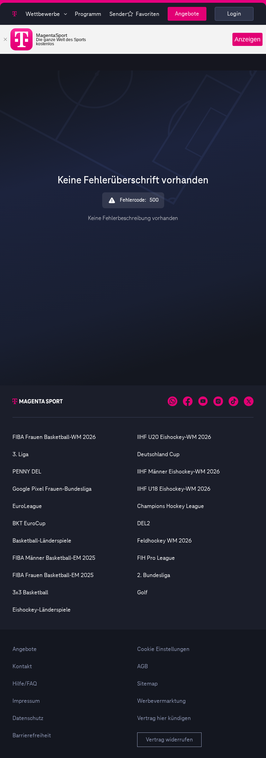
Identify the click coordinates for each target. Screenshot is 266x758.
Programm (88, 14)
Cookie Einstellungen (163, 649)
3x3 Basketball (30, 592)
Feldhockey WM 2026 (164, 541)
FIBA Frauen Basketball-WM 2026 (54, 437)
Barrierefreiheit (31, 735)
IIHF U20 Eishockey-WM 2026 (174, 437)
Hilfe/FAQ (24, 684)
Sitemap (147, 684)
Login (234, 14)
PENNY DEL (26, 472)
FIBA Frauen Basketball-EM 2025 (53, 575)
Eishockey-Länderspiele (41, 610)
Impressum (26, 701)
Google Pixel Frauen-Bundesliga (51, 489)
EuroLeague (27, 506)
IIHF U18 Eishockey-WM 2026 (173, 489)
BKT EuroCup (28, 523)
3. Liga (20, 454)
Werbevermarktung (161, 701)
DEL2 (143, 523)
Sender (118, 14)
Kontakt (22, 666)
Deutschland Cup (158, 454)
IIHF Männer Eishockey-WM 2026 (178, 472)
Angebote (187, 14)
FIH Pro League (156, 558)
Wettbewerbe (43, 14)
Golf (142, 592)
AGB (142, 666)
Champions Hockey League (170, 506)
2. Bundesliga (153, 575)
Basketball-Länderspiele (41, 541)
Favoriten (147, 14)
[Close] (5, 39)
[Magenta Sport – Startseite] (14, 14)
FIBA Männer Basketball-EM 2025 (53, 558)
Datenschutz (27, 718)
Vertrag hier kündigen (164, 718)
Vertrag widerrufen (169, 740)
